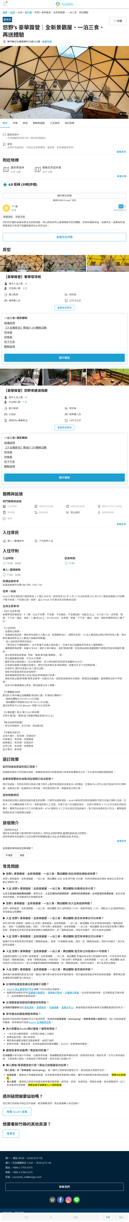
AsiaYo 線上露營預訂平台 (20, 989)
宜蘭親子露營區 (36, 992)
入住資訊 (54, 123)
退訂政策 (69, 123)
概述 (5, 123)
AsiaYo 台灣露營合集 (40, 1022)
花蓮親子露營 (72, 992)
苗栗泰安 (41, 1007)
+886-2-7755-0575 (22, 1167)
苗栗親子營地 (55, 992)
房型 (25, 123)
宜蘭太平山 (67, 1007)
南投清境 (29, 1007)
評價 (15, 123)
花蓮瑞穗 (53, 1007)
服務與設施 (39, 123)
